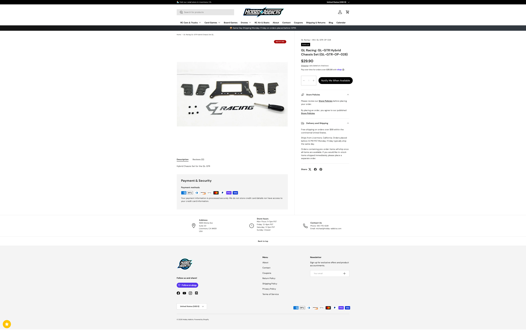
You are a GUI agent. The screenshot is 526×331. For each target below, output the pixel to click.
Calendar (341, 22)
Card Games (211, 22)
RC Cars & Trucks (189, 22)
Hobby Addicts (188, 319)
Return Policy (268, 278)
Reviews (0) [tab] (198, 159)
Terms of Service (270, 294)
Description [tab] (182, 159)
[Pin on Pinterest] (321, 169)
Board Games (231, 22)
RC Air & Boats (262, 22)
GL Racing (305, 40)
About (276, 22)
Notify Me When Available (335, 80)
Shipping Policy (269, 283)
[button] (348, 12)
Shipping (304, 65)
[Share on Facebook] (315, 169)
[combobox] (205, 12)
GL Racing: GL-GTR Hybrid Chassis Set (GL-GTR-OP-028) (198, 35)
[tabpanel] (232, 166)
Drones (244, 22)
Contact (286, 22)
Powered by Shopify (201, 319)
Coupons (298, 22)
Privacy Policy (269, 288)
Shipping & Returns (315, 22)
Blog (331, 22)
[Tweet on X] (310, 169)
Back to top (263, 241)
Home (179, 35)
